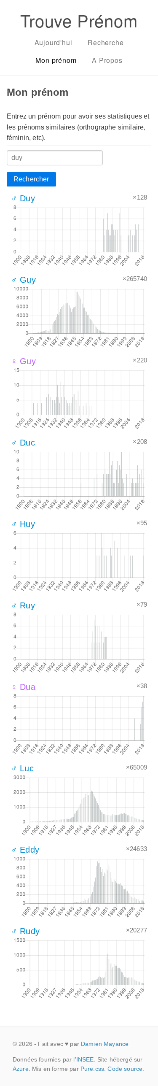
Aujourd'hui (53, 42)
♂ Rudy (25, 931)
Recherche (105, 42)
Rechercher (31, 179)
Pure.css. (93, 1068)
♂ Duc (23, 442)
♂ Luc (22, 768)
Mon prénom (55, 60)
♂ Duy (23, 198)
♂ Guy (23, 279)
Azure (21, 1068)
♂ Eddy (25, 849)
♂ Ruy (23, 605)
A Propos (107, 60)
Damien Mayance (105, 1043)
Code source (124, 1068)
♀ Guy (23, 361)
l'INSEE (83, 1059)
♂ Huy (23, 524)
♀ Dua (23, 687)
